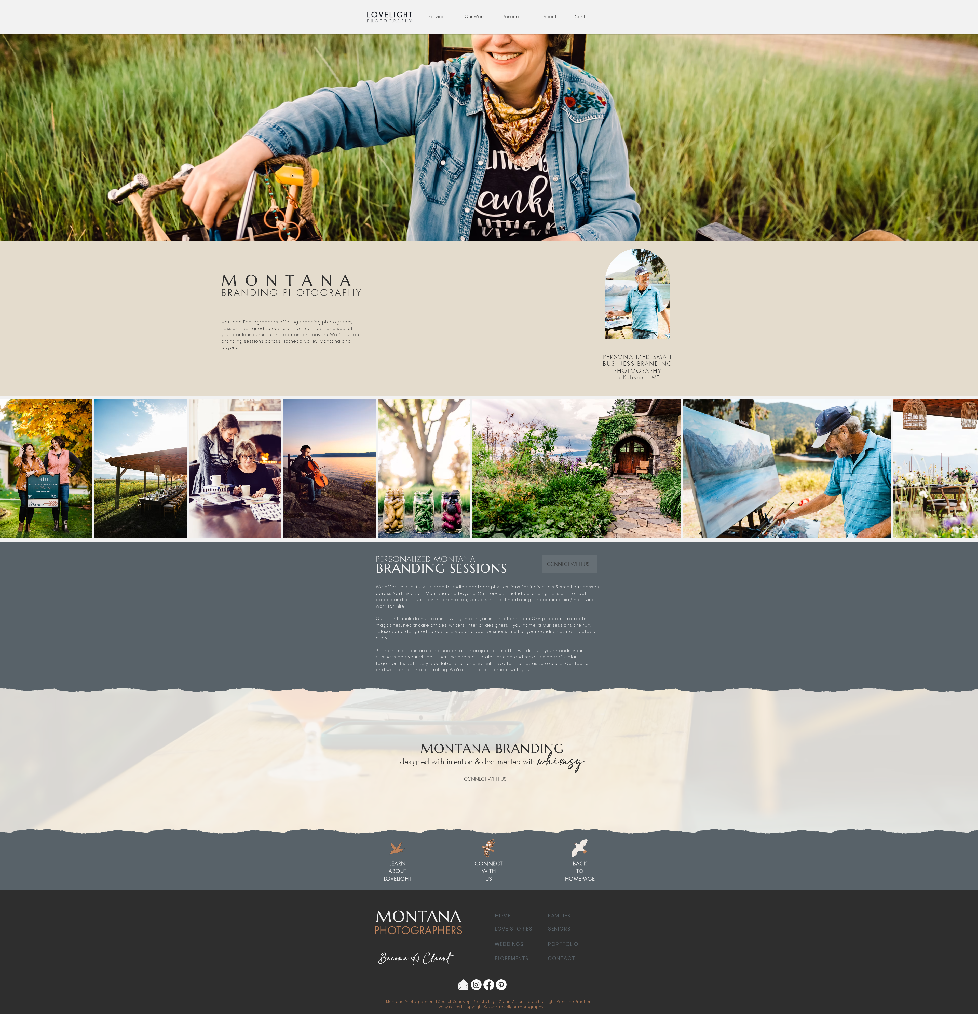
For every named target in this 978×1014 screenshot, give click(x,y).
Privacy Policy (447, 1006)
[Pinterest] (501, 984)
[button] (437, 16)
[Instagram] (476, 984)
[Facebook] (488, 984)
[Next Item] (969, 468)
